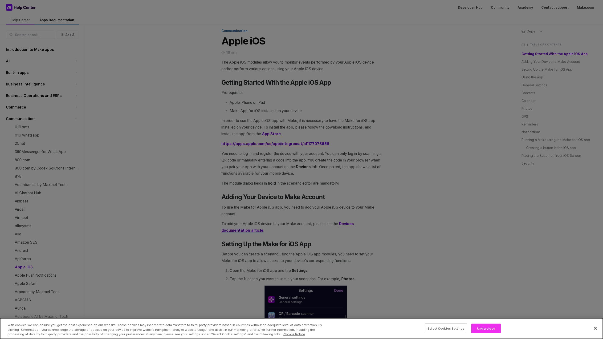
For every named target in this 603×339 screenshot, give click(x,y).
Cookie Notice (294, 334)
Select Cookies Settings (445, 328)
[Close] (595, 328)
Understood (486, 328)
